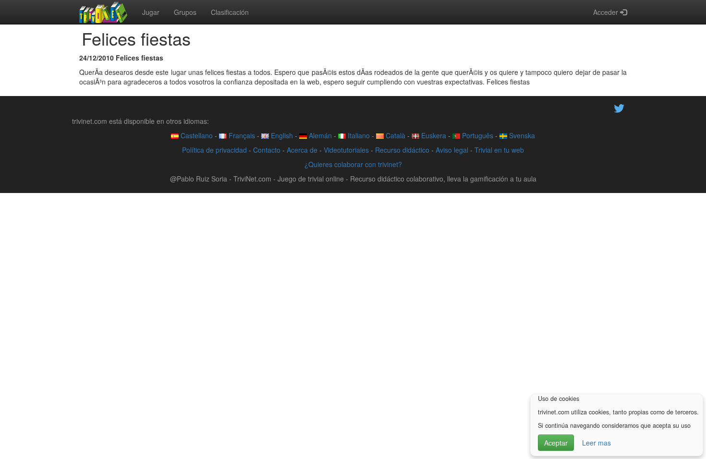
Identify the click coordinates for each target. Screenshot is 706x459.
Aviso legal (452, 150)
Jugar (150, 12)
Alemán (319, 135)
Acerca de (302, 150)
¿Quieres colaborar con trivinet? (353, 164)
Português (476, 135)
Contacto (266, 150)
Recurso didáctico (402, 150)
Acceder (606, 12)
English (281, 135)
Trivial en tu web (499, 150)
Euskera (432, 135)
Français (241, 135)
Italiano (358, 135)
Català (394, 135)
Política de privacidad (214, 150)
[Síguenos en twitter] (619, 107)
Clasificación (230, 12)
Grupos (185, 12)
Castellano (196, 135)
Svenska (521, 135)
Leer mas (596, 442)
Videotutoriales (346, 150)
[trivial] (103, 12)
